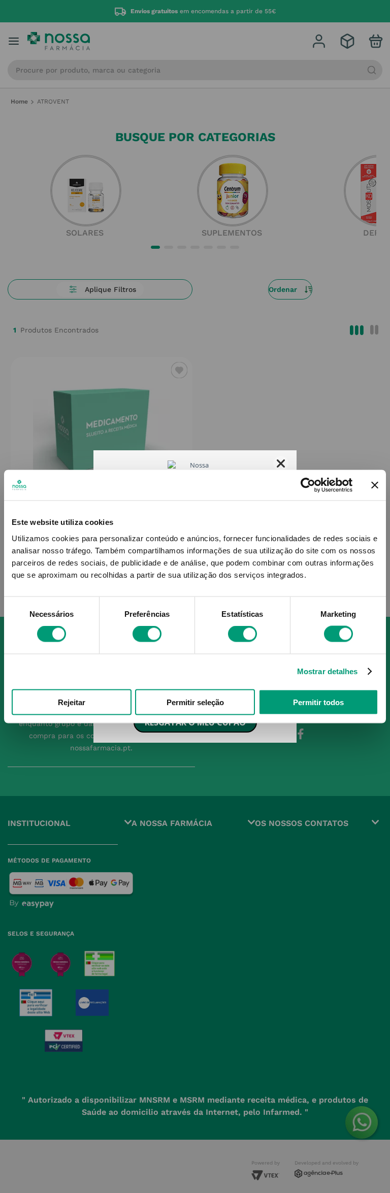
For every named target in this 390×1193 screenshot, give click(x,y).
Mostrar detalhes (327, 671)
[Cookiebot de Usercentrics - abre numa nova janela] (308, 485)
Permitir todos (318, 702)
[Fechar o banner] (374, 485)
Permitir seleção (195, 702)
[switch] (147, 634)
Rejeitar (71, 702)
